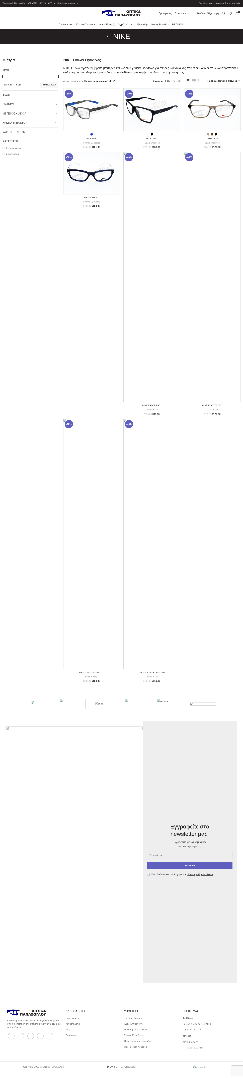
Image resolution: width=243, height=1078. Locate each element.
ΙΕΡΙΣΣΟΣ (188, 1018)
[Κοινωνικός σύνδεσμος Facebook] (11, 1036)
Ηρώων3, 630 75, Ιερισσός (197, 1023)
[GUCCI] (105, 704)
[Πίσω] (109, 36)
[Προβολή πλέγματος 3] (188, 81)
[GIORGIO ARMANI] (203, 704)
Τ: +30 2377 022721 (193, 1029)
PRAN (110, 1066)
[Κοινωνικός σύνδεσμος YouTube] (40, 1036)
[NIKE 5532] (91, 109)
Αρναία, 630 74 (190, 1041)
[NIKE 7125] (212, 109)
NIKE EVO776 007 (212, 405)
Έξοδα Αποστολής (133, 1023)
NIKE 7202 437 (92, 197)
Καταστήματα (73, 1023)
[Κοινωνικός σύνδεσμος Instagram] (30, 1036)
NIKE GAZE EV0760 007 (92, 672)
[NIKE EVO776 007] (212, 277)
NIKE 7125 (212, 138)
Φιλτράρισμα (49, 85)
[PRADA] (72, 704)
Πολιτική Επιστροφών (135, 1029)
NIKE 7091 (151, 138)
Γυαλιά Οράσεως (91, 143)
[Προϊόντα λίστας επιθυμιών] (230, 13)
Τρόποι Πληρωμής (134, 1018)
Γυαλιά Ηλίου (151, 409)
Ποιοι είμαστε (72, 1018)
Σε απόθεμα (12, 154)
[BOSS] (40, 704)
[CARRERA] (170, 704)
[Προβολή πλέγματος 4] (194, 81)
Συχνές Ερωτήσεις (133, 1035)
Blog (68, 1029)
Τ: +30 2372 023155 (193, 1047)
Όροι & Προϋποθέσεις (135, 1046)
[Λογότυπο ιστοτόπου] (121, 13)
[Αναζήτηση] (223, 13)
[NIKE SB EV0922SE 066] (152, 544)
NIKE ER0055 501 (151, 405)
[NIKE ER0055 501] (152, 277)
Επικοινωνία (72, 1035)
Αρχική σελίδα (70, 81)
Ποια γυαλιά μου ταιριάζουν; (138, 1041)
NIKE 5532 (91, 138)
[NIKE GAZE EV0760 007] (91, 544)
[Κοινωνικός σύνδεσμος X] (21, 1036)
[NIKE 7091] (152, 109)
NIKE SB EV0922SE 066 (152, 672)
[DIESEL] (138, 704)
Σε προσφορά (13, 148)
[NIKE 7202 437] (91, 173)
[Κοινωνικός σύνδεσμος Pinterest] (50, 1036)
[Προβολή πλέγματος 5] (200, 81)
